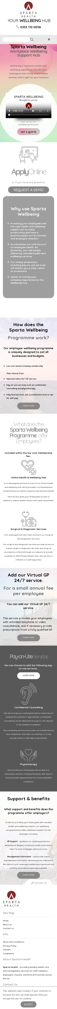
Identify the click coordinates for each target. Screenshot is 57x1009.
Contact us (8, 928)
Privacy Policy (9, 946)
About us (7, 924)
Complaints (8, 953)
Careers (6, 949)
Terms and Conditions (13, 942)
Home (6, 920)
